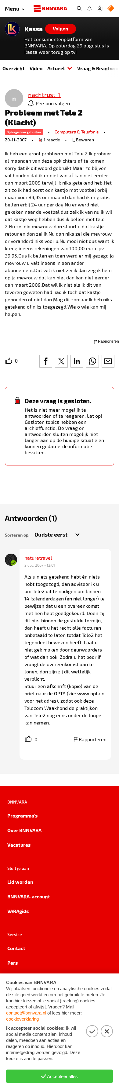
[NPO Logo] (110, 8)
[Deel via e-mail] (108, 361)
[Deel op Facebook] (46, 361)
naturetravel (38, 558)
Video (36, 68)
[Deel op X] (61, 361)
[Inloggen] (100, 8)
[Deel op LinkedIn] (77, 361)
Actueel (56, 68)
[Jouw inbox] (89, 8)
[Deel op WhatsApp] (92, 361)
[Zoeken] (79, 8)
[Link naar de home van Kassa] (12, 29)
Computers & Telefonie (77, 131)
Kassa (33, 29)
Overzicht (13, 68)
